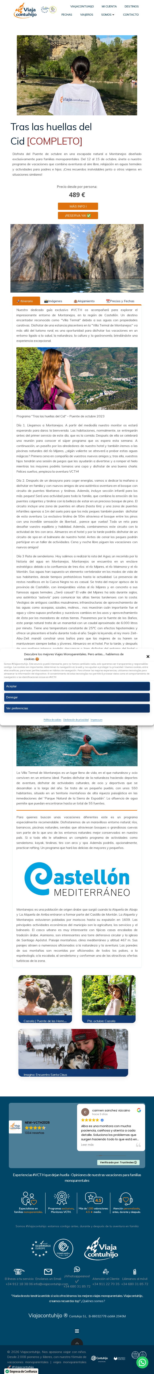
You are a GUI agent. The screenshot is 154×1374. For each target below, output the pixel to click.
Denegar (12, 697)
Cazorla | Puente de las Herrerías (46, 1021)
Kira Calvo (145, 1110)
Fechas (67, 14)
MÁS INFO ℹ (78, 206)
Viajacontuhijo (82, 6)
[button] (148, 656)
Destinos (132, 6)
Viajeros (86, 14)
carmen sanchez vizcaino (85, 1110)
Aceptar (11, 686)
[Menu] (77, 1331)
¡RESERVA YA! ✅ (78, 215)
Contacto (131, 14)
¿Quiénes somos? (93, 1301)
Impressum (96, 719)
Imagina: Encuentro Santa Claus (45, 1075)
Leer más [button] (133, 1145)
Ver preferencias (17, 708)
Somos (106, 14)
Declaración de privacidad (76, 719)
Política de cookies (52, 719)
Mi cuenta (109, 6)
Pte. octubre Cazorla (101, 1021)
